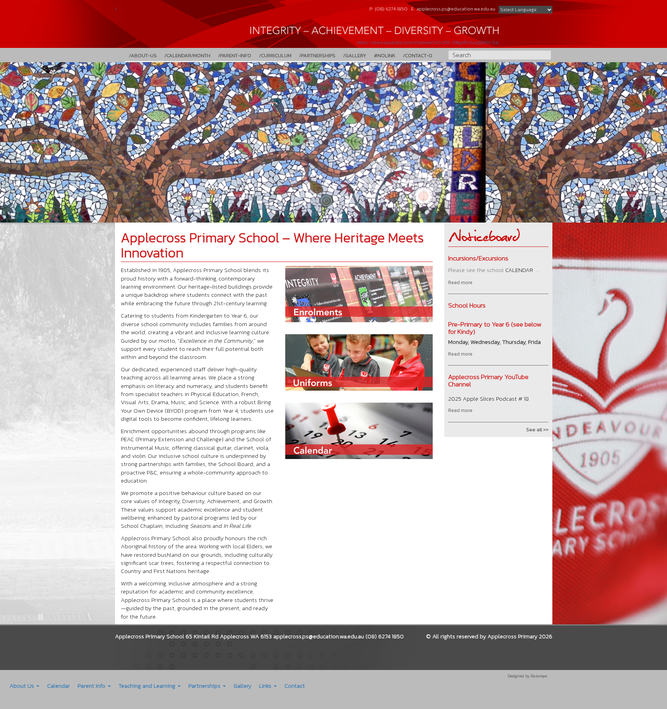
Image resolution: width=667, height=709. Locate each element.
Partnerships (205, 685)
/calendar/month (187, 55)
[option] (333, 142)
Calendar (58, 685)
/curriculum (275, 55)
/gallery (354, 55)
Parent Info (92, 685)
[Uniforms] (359, 363)
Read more (460, 282)
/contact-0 (417, 55)
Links (266, 685)
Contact (294, 685)
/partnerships (317, 55)
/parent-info (234, 55)
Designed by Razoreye (527, 676)
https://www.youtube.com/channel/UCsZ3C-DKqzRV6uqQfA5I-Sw (428, 42)
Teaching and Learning (148, 685)
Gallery (242, 685)
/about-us (143, 55)
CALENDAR (519, 269)
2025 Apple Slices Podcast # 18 (488, 398)
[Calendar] (359, 432)
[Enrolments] (359, 295)
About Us (23, 685)
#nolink (384, 55)
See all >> (537, 429)
